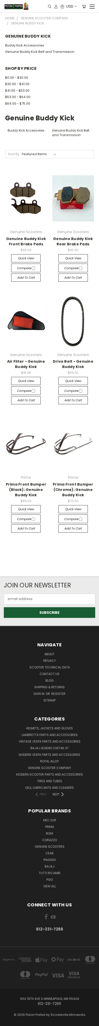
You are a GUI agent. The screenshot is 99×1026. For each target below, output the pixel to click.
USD (69, 6)
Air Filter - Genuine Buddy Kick (26, 364)
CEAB (49, 853)
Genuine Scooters (49, 846)
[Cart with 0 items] (84, 6)
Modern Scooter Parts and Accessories (49, 774)
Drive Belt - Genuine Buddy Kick (73, 364)
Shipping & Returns (49, 687)
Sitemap (49, 700)
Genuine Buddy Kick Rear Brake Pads (73, 241)
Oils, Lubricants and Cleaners (49, 787)
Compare (24, 268)
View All (49, 886)
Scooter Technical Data (49, 667)
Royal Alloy (49, 761)
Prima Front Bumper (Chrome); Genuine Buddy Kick (73, 490)
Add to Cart (26, 277)
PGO (49, 879)
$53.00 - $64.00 (17, 96)
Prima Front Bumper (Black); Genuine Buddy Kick (26, 490)
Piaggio (49, 860)
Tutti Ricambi (49, 873)
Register (58, 694)
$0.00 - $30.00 (16, 77)
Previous (8, 1021)
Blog (49, 680)
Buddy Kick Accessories (24, 45)
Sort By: (14, 154)
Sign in (39, 694)
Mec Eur (49, 820)
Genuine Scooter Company (49, 768)
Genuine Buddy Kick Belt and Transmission (39, 51)
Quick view (26, 258)
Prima (49, 827)
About (49, 654)
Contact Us (49, 674)
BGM (49, 833)
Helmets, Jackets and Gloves (49, 728)
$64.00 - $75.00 (17, 103)
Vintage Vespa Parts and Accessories (49, 741)
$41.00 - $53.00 (17, 90)
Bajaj (49, 866)
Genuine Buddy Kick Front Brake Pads (26, 241)
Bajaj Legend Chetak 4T (49, 748)
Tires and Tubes (49, 781)
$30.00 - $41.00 (17, 84)
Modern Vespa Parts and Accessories (49, 754)
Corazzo (49, 840)
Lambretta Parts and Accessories (50, 735)
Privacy (49, 661)
